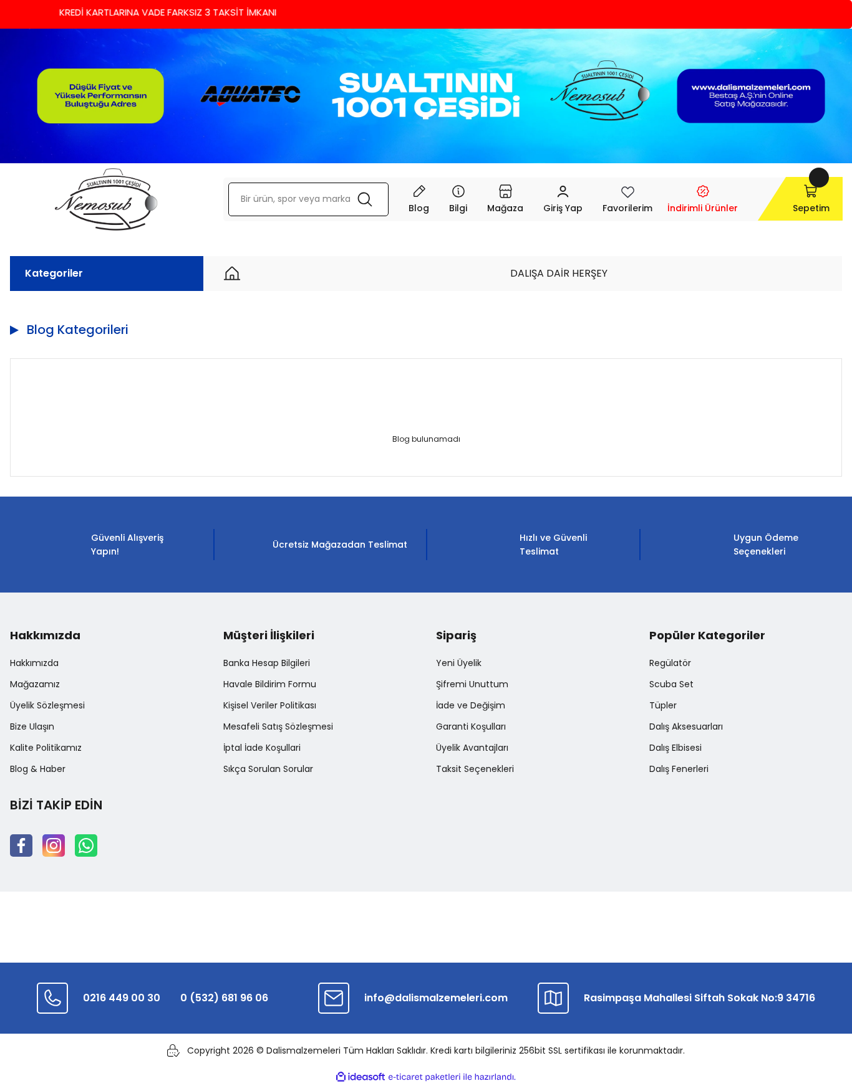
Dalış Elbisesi (675, 747)
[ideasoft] (360, 1077)
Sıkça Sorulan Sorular (268, 769)
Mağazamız (35, 684)
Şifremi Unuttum (472, 684)
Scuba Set (671, 684)
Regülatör (670, 663)
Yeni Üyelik (459, 663)
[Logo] (106, 199)
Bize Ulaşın (32, 726)
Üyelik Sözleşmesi (47, 705)
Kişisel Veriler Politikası (269, 705)
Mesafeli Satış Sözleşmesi (278, 726)
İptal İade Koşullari (262, 747)
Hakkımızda (34, 663)
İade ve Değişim (470, 705)
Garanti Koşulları (471, 726)
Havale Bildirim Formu (269, 684)
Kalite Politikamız (46, 747)
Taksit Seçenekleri (475, 769)
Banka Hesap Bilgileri (266, 663)
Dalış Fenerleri (679, 769)
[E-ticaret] (424, 1076)
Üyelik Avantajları (472, 747)
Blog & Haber (37, 769)
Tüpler (663, 705)
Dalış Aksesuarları (686, 726)
